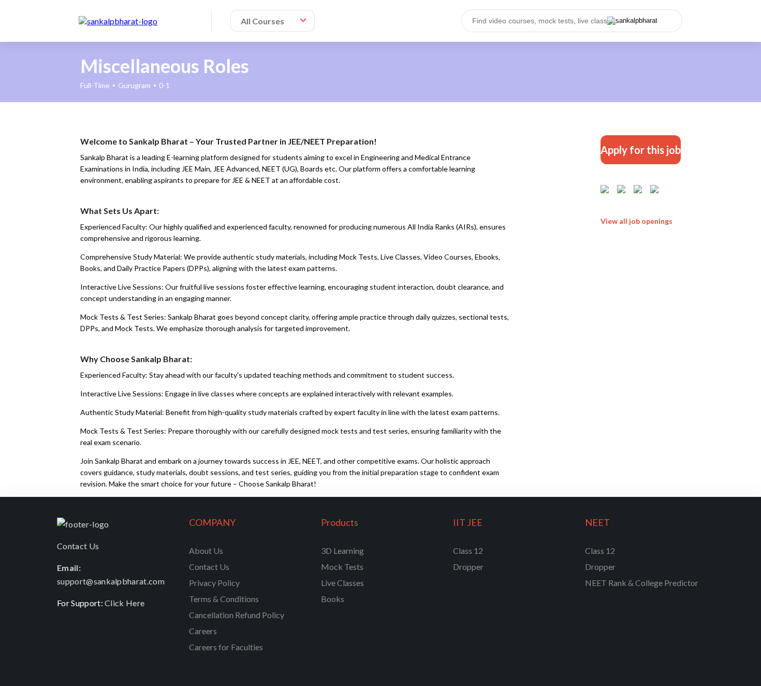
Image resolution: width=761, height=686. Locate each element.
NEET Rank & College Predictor (641, 583)
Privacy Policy (214, 583)
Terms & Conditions (224, 599)
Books (332, 599)
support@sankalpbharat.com (111, 581)
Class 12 (468, 550)
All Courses (262, 21)
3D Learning (342, 550)
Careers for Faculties (226, 647)
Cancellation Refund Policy (236, 615)
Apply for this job (641, 150)
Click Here (124, 603)
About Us (206, 550)
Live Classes (342, 583)
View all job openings (636, 221)
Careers (203, 631)
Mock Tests (342, 566)
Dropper (468, 566)
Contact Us (209, 566)
